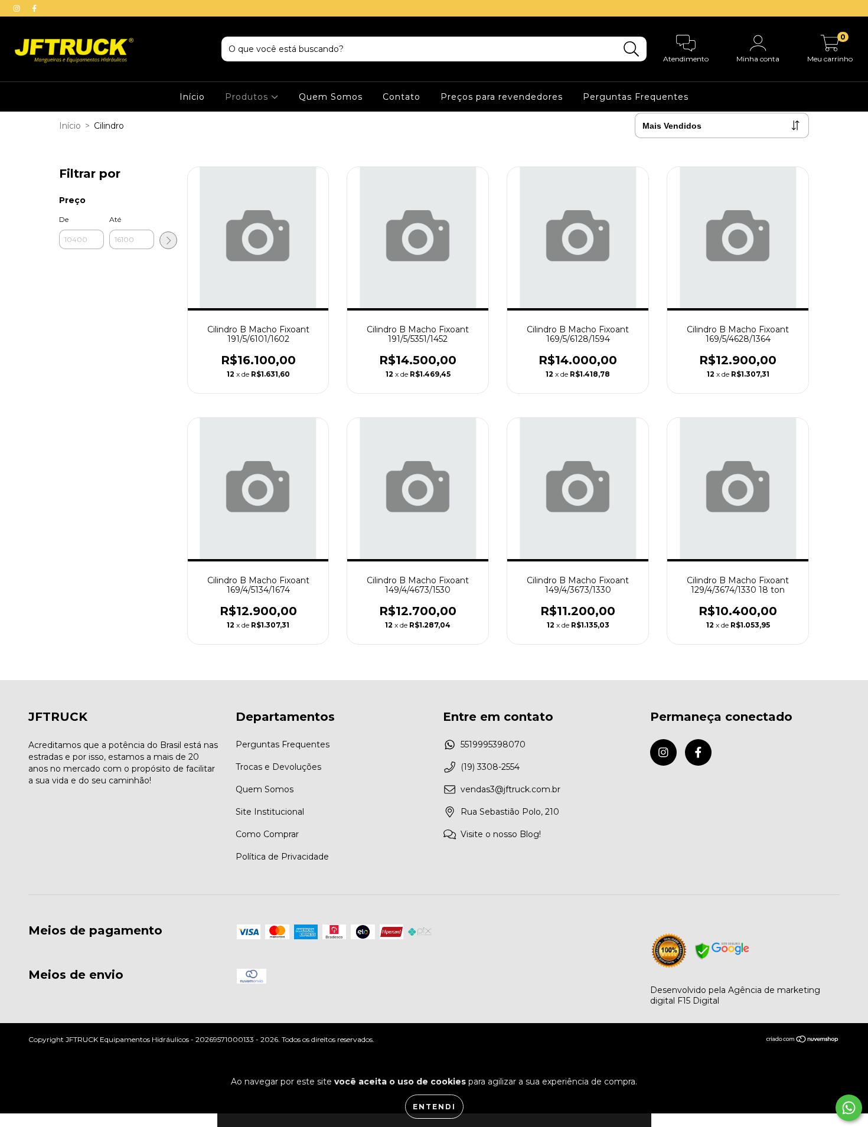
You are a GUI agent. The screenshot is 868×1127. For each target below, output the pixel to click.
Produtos (248, 97)
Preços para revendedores (501, 97)
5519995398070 (493, 744)
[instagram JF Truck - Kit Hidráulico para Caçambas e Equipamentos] (18, 8)
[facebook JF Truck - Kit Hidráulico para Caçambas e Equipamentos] (34, 8)
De (63, 219)
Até (115, 219)
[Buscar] (631, 49)
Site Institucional (270, 811)
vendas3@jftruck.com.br (510, 789)
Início (192, 97)
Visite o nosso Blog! (501, 834)
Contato (401, 97)
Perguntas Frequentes (635, 97)
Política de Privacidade (282, 856)
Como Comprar (267, 834)
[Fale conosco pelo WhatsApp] (849, 1108)
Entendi (434, 1106)
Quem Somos (331, 97)
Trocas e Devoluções (278, 767)
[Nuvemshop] (803, 1040)
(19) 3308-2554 (490, 767)
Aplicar (168, 240)
